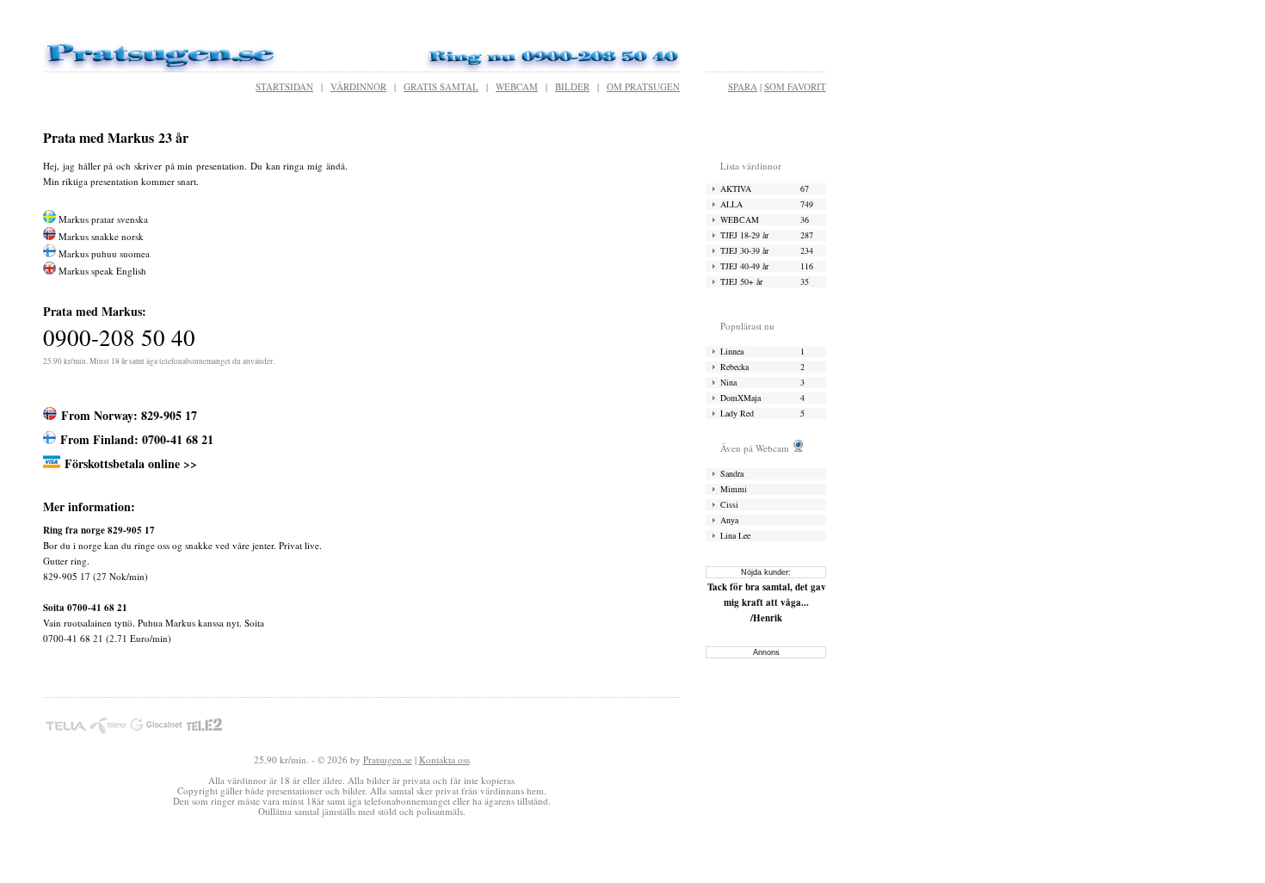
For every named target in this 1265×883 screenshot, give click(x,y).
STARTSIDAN (284, 86)
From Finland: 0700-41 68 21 (136, 439)
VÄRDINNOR (358, 86)
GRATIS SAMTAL (441, 86)
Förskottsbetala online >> (131, 463)
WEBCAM (517, 86)
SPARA (742, 86)
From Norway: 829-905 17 (129, 415)
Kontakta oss (444, 759)
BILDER (572, 86)
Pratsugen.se (387, 759)
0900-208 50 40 (119, 337)
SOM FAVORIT (795, 86)
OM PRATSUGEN (643, 86)
